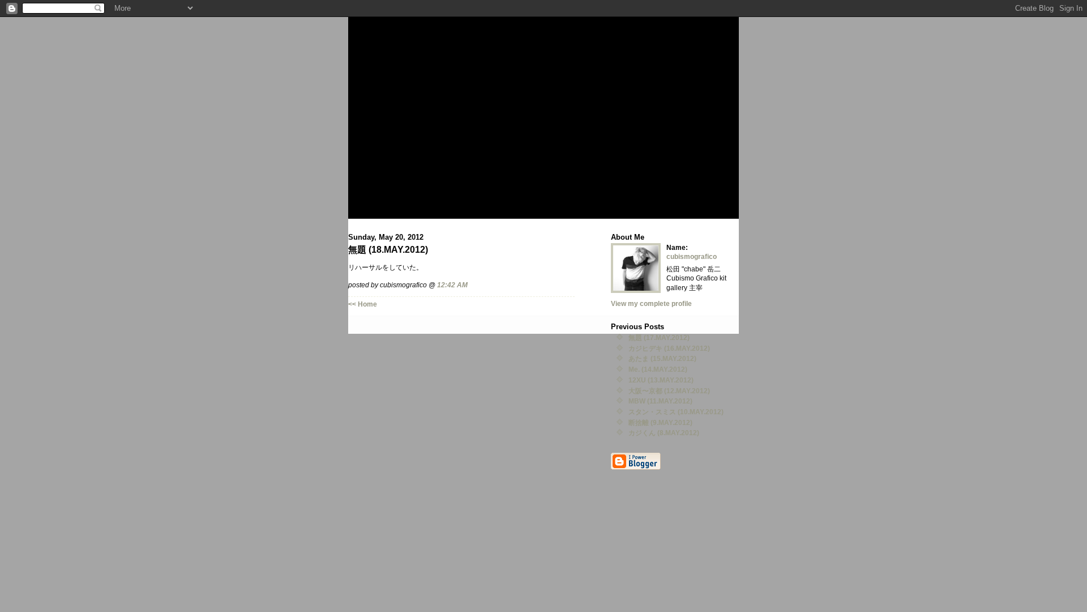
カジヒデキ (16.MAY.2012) (669, 348)
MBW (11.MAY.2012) (660, 401)
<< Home (362, 304)
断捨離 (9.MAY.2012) (660, 422)
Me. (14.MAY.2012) (657, 369)
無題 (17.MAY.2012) (659, 337)
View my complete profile (651, 303)
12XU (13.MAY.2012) (661, 380)
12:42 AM (452, 284)
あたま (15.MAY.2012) (662, 358)
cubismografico (691, 256)
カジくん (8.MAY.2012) (663, 432)
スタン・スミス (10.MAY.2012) (676, 411)
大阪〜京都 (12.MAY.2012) (669, 390)
